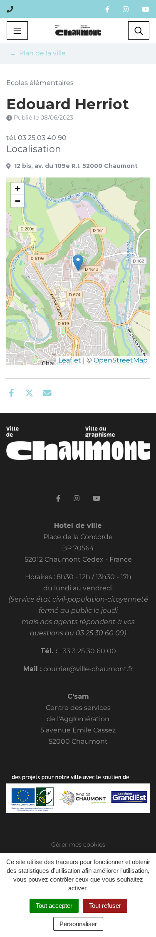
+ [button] (17, 188)
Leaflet (69, 360)
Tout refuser (105, 905)
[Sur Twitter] (29, 392)
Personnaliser (78, 923)
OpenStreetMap (121, 360)
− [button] (17, 201)
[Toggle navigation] (17, 30)
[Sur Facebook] (11, 392)
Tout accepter (54, 905)
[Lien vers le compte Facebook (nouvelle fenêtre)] (107, 9)
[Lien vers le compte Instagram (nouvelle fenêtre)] (125, 9)
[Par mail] (47, 392)
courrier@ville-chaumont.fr (88, 669)
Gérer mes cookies (78, 844)
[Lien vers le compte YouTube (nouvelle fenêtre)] (145, 9)
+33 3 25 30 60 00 (87, 651)
